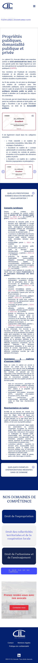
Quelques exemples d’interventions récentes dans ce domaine (19, 469)
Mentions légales (24, 643)
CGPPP (13, 68)
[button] (3, 171)
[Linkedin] (19, 655)
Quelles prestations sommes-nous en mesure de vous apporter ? (19, 195)
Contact (11, 643)
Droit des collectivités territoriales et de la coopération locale (19, 535)
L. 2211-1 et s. (13, 218)
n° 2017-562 (22, 387)
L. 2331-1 (21, 417)
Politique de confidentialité (19, 646)
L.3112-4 (11, 303)
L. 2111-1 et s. (16, 217)
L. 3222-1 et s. (17, 297)
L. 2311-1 (27, 242)
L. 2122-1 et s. (13, 311)
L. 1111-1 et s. (27, 285)
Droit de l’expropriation (19, 516)
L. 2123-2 (31, 304)
